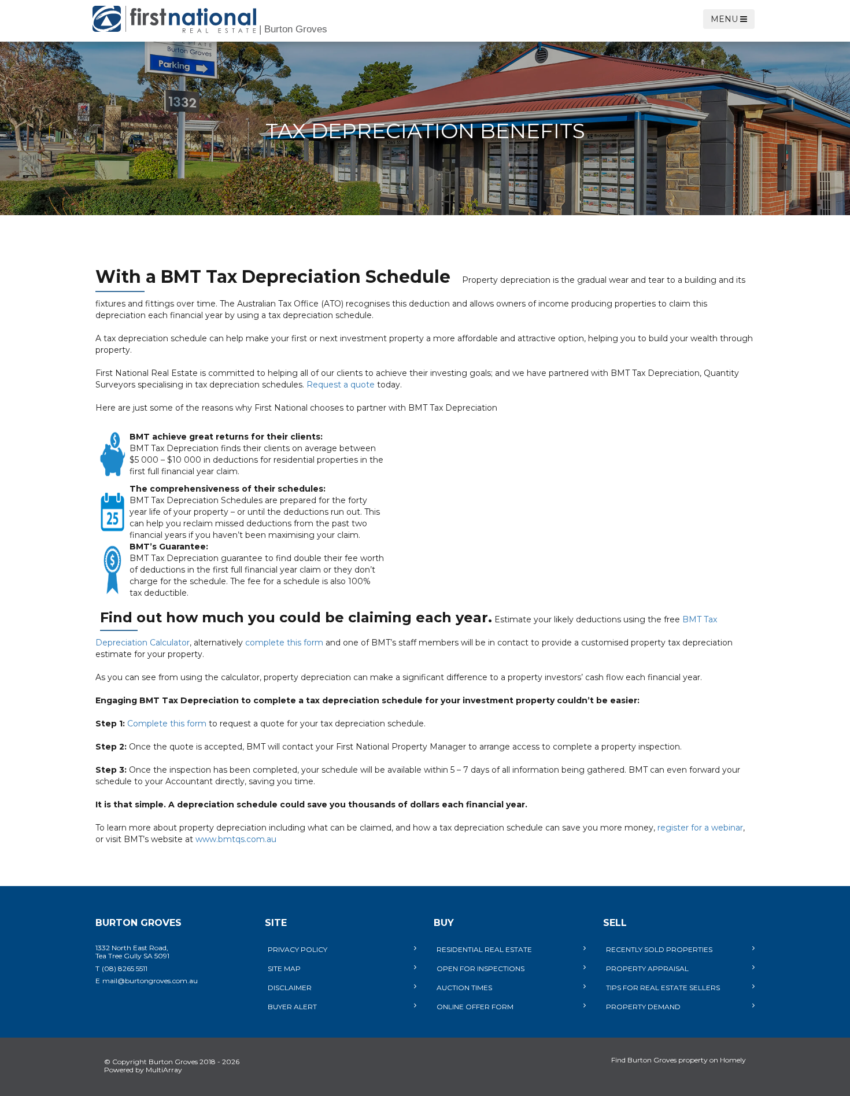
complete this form (284, 642)
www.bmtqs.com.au (235, 839)
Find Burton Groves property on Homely (678, 1060)
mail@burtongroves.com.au (150, 980)
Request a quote (340, 384)
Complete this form (166, 723)
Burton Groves (293, 29)
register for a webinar (700, 827)
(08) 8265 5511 (124, 968)
